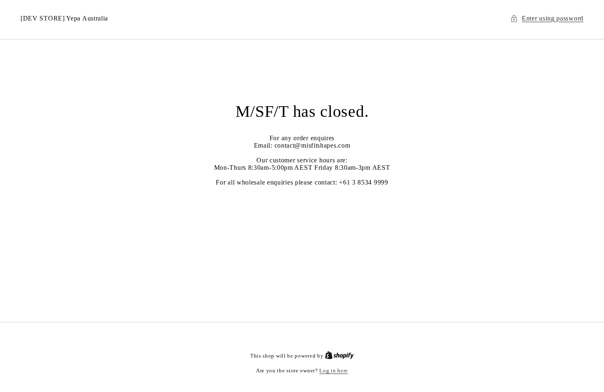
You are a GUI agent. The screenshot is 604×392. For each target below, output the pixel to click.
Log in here (333, 370)
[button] (546, 19)
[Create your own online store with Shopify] (339, 356)
